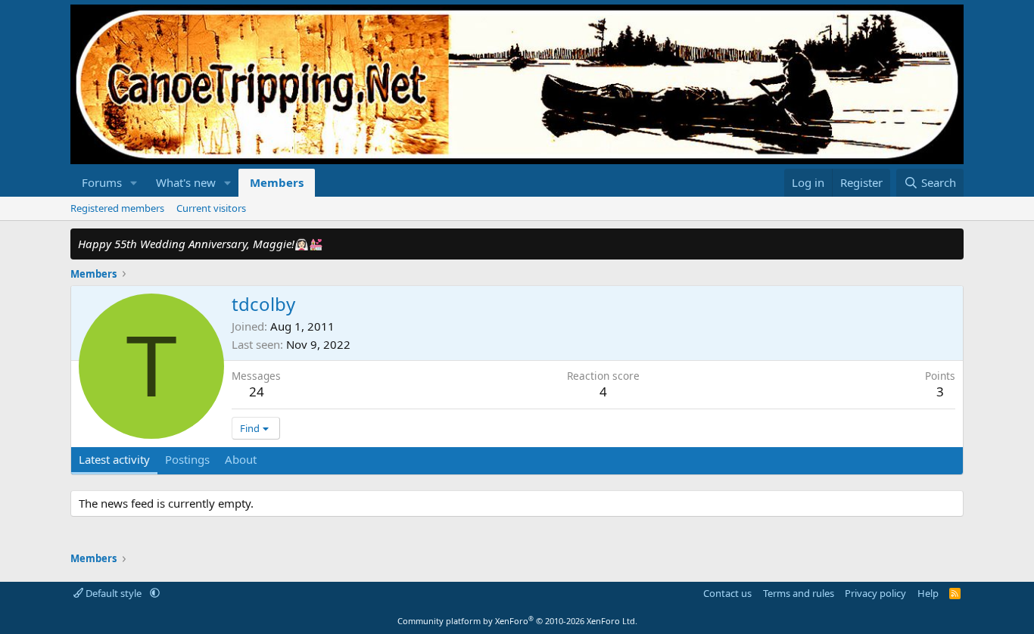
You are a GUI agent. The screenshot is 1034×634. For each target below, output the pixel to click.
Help (928, 593)
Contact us (727, 593)
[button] (134, 183)
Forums (102, 182)
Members (277, 182)
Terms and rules (798, 593)
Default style (113, 593)
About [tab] (241, 459)
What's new (186, 182)
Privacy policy (875, 593)
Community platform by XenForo (517, 620)
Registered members (117, 208)
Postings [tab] (187, 459)
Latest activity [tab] (114, 459)
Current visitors (211, 208)
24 (256, 391)
